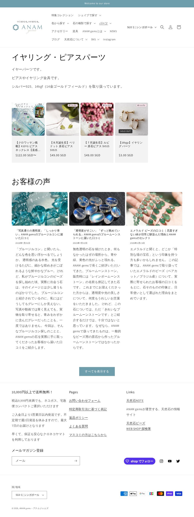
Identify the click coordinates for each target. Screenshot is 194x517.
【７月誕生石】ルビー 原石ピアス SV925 (97, 144)
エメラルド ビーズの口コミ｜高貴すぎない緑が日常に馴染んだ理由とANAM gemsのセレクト (154, 234)
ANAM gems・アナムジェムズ (34, 508)
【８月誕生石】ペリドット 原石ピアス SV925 (62, 146)
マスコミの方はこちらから (88, 435)
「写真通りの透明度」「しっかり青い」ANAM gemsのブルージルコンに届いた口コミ (39, 234)
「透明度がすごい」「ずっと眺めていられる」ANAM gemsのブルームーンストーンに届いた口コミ (96, 234)
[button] (89, 15)
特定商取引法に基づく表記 (88, 409)
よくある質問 (78, 426)
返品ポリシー (78, 418)
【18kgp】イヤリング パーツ (131, 144)
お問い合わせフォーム (85, 401)
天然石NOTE (134, 401)
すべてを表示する (97, 371)
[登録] (75, 460)
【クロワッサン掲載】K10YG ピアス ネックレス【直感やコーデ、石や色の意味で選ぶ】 (28, 146)
